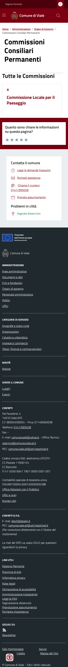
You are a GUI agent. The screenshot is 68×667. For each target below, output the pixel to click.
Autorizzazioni (10, 331)
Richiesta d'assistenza (15, 611)
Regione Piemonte (13, 4)
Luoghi (6, 388)
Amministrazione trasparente (19, 594)
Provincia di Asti (11, 572)
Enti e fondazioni (12, 283)
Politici (6, 300)
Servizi (43, 649)
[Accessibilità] (10, 657)
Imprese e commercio (15, 343)
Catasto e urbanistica (15, 337)
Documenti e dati (12, 277)
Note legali (8, 583)
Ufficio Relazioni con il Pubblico (20, 489)
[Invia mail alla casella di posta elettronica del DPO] (20, 521)
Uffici (5, 306)
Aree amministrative (14, 271)
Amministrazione (21, 29)
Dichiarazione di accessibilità (19, 589)
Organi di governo (12, 289)
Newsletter (9, 635)
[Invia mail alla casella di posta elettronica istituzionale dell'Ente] (25, 437)
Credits (21, 653)
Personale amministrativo (17, 294)
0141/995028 (22, 427)
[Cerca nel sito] (57, 15)
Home (5, 29)
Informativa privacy (13, 578)
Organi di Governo (43, 29)
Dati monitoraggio (13, 649)
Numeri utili (9, 501)
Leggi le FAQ (9, 598)
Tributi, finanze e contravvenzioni (22, 349)
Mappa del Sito (49, 653)
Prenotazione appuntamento (19, 607)
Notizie (6, 369)
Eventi (6, 394)
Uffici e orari (9, 495)
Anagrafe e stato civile (15, 326)
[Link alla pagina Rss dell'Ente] (4, 630)
